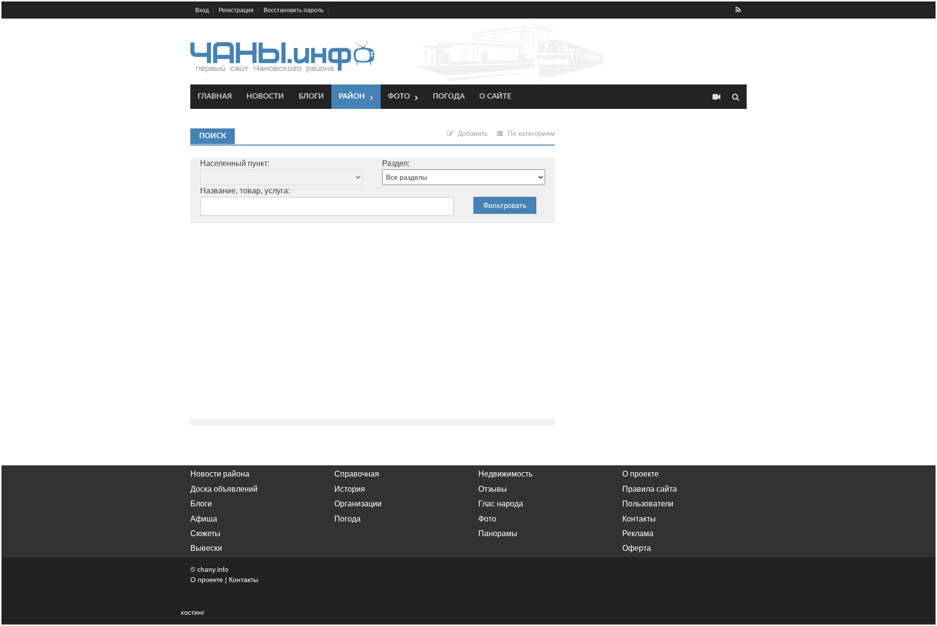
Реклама (637, 533)
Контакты (639, 519)
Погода (449, 96)
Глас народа (500, 504)
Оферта (636, 548)
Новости (265, 96)
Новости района (219, 474)
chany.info (212, 569)
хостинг (192, 612)
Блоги (311, 96)
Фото (399, 96)
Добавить (473, 133)
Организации (358, 504)
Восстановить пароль (294, 10)
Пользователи (647, 504)
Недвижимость (505, 474)
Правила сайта (649, 489)
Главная (215, 96)
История (349, 489)
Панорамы (497, 533)
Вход (202, 10)
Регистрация (236, 10)
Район (352, 96)
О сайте (495, 96)
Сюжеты (205, 533)
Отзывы (492, 489)
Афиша (203, 519)
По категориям (531, 133)
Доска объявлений (224, 489)
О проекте (640, 474)
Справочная (356, 474)
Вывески (206, 548)
